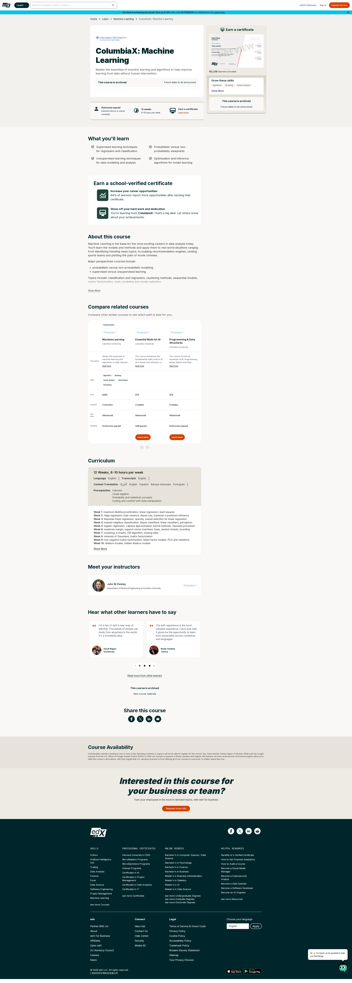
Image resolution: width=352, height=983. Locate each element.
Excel (93, 880)
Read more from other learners (144, 675)
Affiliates (95, 940)
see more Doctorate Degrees (180, 902)
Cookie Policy (177, 935)
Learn (20, 5)
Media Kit (140, 945)
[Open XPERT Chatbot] (343, 966)
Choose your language (239, 919)
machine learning (123, 18)
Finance (94, 876)
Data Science (97, 884)
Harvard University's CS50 (136, 855)
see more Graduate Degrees (179, 899)
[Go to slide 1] (140, 666)
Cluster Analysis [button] (109, 380)
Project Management (101, 893)
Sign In (323, 5)
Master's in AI (172, 884)
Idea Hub (140, 926)
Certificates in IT (130, 889)
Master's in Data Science (178, 889)
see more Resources (232, 899)
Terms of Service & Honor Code (187, 926)
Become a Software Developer (237, 888)
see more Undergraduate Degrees (183, 895)
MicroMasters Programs (135, 859)
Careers (94, 955)
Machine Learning (99, 898)
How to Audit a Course (233, 863)
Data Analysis (97, 871)
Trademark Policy (179, 945)
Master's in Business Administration (183, 876)
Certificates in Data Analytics (137, 884)
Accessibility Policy (180, 940)
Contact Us (141, 931)
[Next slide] (154, 665)
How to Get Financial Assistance (238, 859)
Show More (94, 290)
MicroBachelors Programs (136, 863)
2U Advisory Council (102, 950)
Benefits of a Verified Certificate (237, 855)
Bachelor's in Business (177, 871)
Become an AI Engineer (233, 892)
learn (105, 18)
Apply (256, 926)
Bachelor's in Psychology (178, 862)
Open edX (96, 945)
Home (93, 18)
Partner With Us (99, 926)
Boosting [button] (118, 375)
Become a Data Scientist (233, 883)
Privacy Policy (177, 931)
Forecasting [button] (107, 385)
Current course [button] (108, 325)
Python (94, 855)
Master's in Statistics (175, 880)
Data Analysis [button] (123, 380)
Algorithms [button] (107, 375)
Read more (106, 366)
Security (139, 940)
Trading (94, 867)
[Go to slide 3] (149, 666)
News (93, 960)
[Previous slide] (135, 665)
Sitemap (173, 955)
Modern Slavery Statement (184, 950)
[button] (113, 5)
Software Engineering (101, 889)
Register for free (339, 5)
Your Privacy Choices (181, 960)
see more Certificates (133, 895)
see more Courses (99, 904)
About (93, 931)
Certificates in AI (130, 872)
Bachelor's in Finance (176, 867)
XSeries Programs (131, 868)
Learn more (219, 12)
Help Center (141, 935)
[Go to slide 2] (144, 666)
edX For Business (308, 5)
